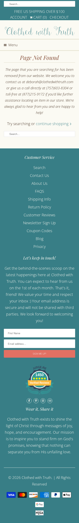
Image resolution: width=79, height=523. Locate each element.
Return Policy (39, 207)
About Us (39, 183)
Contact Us (39, 175)
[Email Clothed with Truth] (49, 400)
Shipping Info (39, 199)
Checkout (59, 17)
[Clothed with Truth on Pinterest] (36, 400)
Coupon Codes (39, 230)
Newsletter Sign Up (39, 222)
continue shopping (52, 123)
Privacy (39, 246)
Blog (39, 238)
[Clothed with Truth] (39, 31)
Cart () (39, 17)
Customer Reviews (39, 215)
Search (39, 167)
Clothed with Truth (36, 477)
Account (18, 17)
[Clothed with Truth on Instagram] (42, 400)
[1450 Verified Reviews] (39, 394)
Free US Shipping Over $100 (39, 11)
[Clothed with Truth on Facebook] (29, 400)
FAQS (39, 191)
